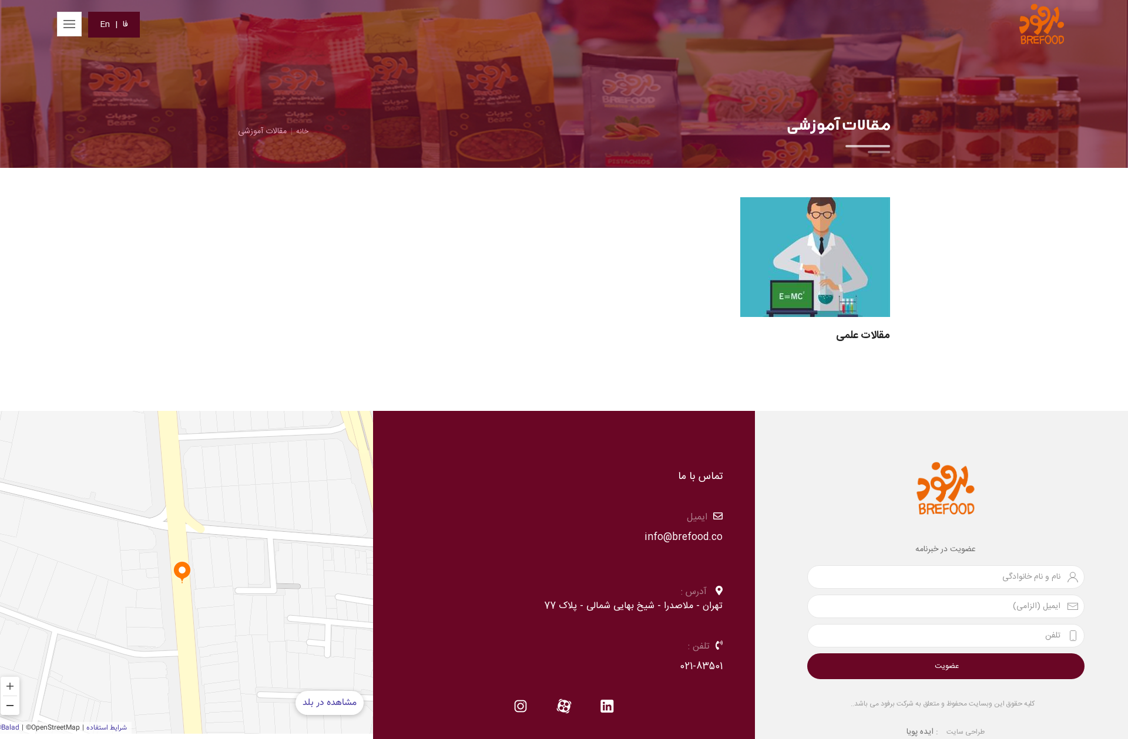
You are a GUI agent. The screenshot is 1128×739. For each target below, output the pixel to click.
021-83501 (701, 666)
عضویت (947, 666)
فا (125, 25)
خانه (302, 131)
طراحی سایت (965, 732)
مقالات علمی (863, 336)
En (105, 25)
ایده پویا (920, 732)
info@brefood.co (683, 537)
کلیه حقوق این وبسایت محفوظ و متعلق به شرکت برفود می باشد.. (943, 704)
